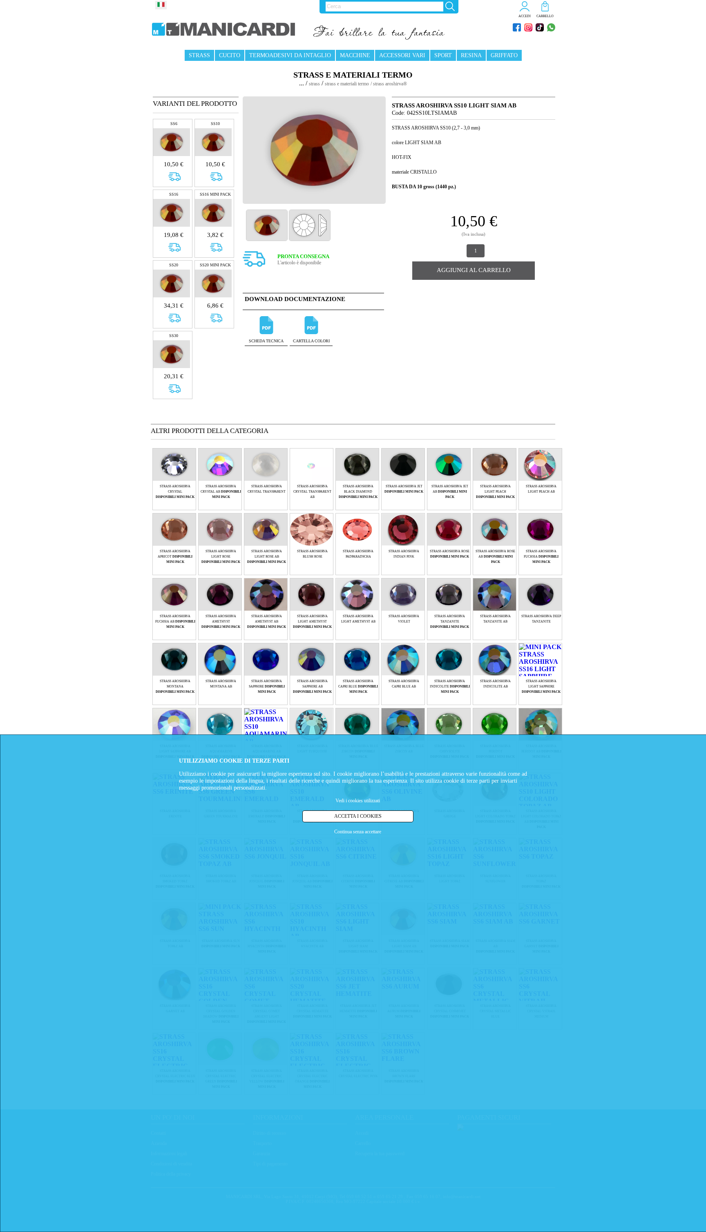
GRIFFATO (504, 55)
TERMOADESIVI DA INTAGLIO (290, 55)
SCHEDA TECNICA (266, 341)
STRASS (199, 55)
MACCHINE (355, 55)
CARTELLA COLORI (311, 341)
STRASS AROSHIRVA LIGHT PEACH (495, 491)
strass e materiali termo (347, 84)
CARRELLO (545, 16)
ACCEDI (524, 16)
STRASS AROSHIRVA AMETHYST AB (266, 621)
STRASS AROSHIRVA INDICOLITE (450, 686)
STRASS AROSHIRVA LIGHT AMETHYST (312, 621)
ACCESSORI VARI (402, 55)
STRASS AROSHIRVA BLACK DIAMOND (358, 491)
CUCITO (229, 55)
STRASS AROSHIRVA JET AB (449, 491)
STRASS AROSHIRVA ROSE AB (495, 556)
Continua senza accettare (357, 831)
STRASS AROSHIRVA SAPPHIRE (267, 686)
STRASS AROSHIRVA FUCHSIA (541, 556)
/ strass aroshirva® (389, 84)
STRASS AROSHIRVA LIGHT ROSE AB (266, 556)
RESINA (471, 55)
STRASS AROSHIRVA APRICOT (175, 556)
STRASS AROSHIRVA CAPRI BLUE (358, 686)
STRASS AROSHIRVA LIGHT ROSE (220, 556)
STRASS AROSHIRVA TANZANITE (449, 621)
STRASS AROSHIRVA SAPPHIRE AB (312, 686)
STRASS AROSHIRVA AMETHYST (220, 621)
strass (314, 84)
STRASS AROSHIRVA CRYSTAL (175, 491)
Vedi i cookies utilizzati (357, 800)
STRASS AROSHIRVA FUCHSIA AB (175, 621)
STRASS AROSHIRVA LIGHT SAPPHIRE (541, 686)
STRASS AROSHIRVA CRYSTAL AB (221, 491)
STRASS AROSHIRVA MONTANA (175, 686)
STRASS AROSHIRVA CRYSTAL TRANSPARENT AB (312, 491)
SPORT (443, 55)
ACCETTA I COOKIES (358, 816)
